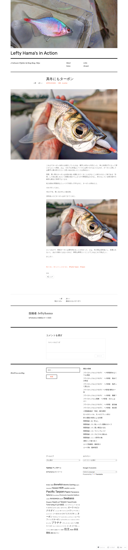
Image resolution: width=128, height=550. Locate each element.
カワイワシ (64, 508)
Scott (61, 499)
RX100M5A (54, 499)
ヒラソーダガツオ (71, 519)
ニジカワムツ (70, 517)
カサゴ (50, 508)
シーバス (75, 511)
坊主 (67, 529)
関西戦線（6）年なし (91, 421)
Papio (67, 492)
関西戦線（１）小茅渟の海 (92, 438)
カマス (54, 507)
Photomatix (63, 495)
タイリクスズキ (68, 514)
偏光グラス (57, 529)
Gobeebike (48, 488)
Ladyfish (66, 488)
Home (68, 66)
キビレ (77, 507)
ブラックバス (66, 523)
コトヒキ (57, 510)
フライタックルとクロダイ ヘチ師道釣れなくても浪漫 (100, 374)
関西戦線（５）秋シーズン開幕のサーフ (97, 424)
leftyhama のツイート (54, 472)
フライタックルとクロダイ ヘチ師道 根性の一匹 (99, 391)
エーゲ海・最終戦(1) (90, 447)
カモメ (58, 507)
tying (53, 505)
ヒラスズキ (64, 519)
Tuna (48, 505)
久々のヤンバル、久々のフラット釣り (96, 414)
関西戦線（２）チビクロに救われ (95, 434)
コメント (99, 356)
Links (85, 63)
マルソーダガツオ (56, 526)
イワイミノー (72, 505)
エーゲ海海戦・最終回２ (92, 444)
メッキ (69, 526)
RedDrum (76, 495)
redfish (48, 498)
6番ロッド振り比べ (90, 441)
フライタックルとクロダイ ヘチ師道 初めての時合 (100, 379)
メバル (74, 526)
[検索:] (63, 370)
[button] (81, 222)
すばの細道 (59, 505)
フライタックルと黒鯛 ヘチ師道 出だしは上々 (99, 400)
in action (64, 83)
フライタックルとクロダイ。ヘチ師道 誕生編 (100, 404)
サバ (61, 511)
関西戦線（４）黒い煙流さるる (94, 428)
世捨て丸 (53, 529)
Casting (72, 485)
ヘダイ (72, 523)
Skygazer (49, 502)
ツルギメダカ (64, 517)
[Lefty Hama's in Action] (64, 24)
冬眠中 (62, 529)
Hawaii (55, 488)
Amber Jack (50, 485)
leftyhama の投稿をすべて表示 (40, 318)
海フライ (56, 533)
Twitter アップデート (53, 468)
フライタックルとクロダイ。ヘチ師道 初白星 (100, 408)
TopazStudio (72, 502)
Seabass (69, 498)
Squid (54, 502)
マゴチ (50, 526)
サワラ (64, 510)
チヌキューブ (56, 517)
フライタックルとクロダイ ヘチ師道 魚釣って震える (100, 385)
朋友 (52, 533)
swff (58, 502)
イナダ (65, 505)
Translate (99, 474)
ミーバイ (63, 526)
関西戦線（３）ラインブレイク (94, 431)
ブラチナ (56, 522)
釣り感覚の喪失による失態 (92, 418)
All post (86, 66)
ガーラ (71, 507)
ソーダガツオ (57, 514)
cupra (77, 485)
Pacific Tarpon (74, 267)
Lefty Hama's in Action (34, 53)
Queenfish (70, 495)
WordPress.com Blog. (18, 373)
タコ (76, 514)
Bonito (66, 485)
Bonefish (58, 484)
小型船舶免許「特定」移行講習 (94, 411)
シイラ (69, 510)
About (68, 63)
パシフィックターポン (61, 267)
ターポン (49, 267)
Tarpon (83, 267)
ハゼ (75, 517)
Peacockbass (56, 495)
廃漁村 (72, 529)
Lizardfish (72, 488)
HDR (59, 83)
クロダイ (50, 510)
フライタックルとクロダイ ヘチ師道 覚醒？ (100, 395)
